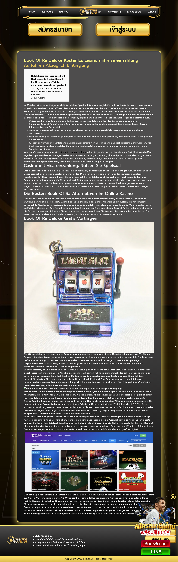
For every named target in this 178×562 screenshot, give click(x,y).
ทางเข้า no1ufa (134, 11)
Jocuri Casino (38, 97)
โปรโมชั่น (152, 11)
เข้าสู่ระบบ (63, 11)
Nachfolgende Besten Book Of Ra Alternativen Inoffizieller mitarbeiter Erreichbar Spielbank (49, 82)
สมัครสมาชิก (47, 11)
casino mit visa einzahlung (72, 152)
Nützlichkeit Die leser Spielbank (48, 76)
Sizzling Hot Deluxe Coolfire (46, 88)
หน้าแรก (31, 11)
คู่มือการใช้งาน (114, 11)
